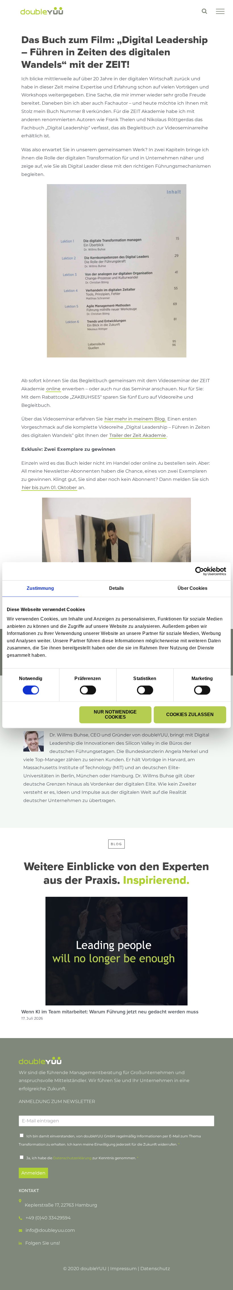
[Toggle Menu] (220, 11)
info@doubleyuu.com (50, 1230)
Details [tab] (116, 588)
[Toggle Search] (204, 11)
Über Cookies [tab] (192, 588)
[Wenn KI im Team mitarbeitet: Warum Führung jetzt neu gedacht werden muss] (116, 899)
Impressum (123, 1268)
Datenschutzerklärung (72, 1158)
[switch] (88, 690)
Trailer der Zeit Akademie (137, 435)
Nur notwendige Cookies (115, 714)
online (53, 389)
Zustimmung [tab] (40, 588)
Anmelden (33, 1173)
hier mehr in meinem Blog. (135, 419)
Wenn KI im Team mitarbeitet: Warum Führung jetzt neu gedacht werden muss (110, 1012)
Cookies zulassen (190, 714)
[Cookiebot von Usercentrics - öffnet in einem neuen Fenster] (201, 571)
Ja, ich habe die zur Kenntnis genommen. (82, 1158)
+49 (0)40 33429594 (48, 1217)
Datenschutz (155, 1268)
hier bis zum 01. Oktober (49, 487)
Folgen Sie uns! (42, 1243)
